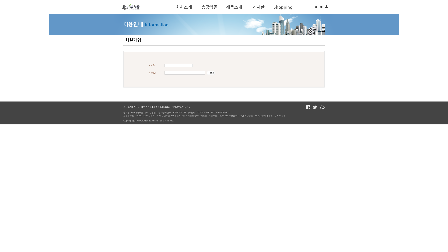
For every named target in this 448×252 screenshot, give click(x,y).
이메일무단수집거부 (181, 107)
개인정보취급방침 (161, 107)
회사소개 (127, 107)
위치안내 (137, 107)
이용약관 (147, 107)
